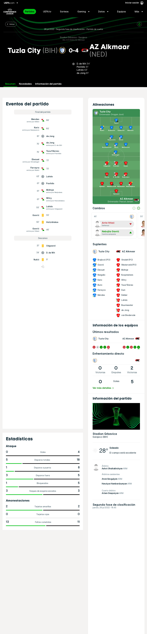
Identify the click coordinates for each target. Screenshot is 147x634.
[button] (83, 11)
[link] (29, 11)
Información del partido (48, 84)
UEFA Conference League (9, 11)
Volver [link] (12, 24)
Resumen (10, 84)
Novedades (25, 84)
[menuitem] (30, 11)
